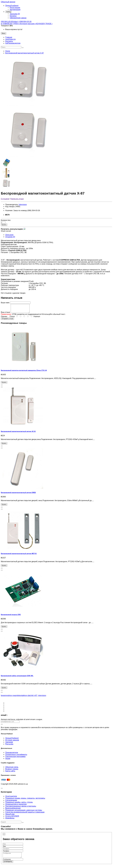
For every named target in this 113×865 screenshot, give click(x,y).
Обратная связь (11, 767)
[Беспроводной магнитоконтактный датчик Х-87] (28, 106)
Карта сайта (10, 771)
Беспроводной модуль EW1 (11, 614)
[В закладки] (2, 568)
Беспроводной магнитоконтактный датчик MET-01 (19, 553)
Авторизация (15, 9)
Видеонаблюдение (13, 808)
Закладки (9, 742)
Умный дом (9, 814)
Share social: (6, 231)
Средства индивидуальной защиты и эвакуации (24, 812)
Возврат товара (11, 769)
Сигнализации (11, 800)
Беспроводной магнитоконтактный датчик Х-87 (24, 53)
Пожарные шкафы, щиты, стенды (19, 802)
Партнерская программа (15, 756)
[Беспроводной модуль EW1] (23, 610)
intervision (42, 695)
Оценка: (4, 316)
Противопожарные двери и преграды (20, 806)
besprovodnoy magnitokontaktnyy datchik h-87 (19, 695)
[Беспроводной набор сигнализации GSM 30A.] (23, 671)
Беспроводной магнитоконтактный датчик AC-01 (18, 431)
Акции (7, 758)
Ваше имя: (5, 303)
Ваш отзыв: (5, 312)
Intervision (23, 204)
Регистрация (15, 7)
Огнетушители (11, 796)
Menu (3, 33)
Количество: (6, 220)
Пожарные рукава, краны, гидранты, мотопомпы (25, 798)
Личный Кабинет (12, 738)
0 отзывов (5, 199)
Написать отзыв (17, 199)
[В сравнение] (2, 631)
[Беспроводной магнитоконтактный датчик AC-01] (23, 427)
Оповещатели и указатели (16, 804)
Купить (4, 225)
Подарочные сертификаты (16, 754)
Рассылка (9, 744)
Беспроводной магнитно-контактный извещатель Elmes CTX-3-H (24, 370)
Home (7, 51)
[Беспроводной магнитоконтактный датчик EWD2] (23, 488)
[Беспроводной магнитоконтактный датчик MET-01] (23, 549)
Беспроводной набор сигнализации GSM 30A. (17, 676)
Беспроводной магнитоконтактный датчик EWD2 (18, 492)
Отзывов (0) (10, 237)
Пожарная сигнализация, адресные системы (23, 810)
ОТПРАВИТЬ (8, 861)
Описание (9, 235)
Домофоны (9, 818)
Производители (11, 752)
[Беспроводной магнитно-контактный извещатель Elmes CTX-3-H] (23, 366)
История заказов (12, 740)
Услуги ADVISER (12, 816)
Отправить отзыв (7, 318)
